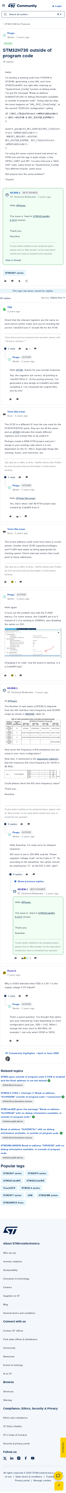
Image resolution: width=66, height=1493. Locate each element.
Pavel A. (11, 971)
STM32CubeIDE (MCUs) (13, 1121)
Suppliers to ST (11, 1296)
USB (30, 1195)
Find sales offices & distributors (20, 1339)
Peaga (10, 33)
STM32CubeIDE (35, 1180)
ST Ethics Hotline (12, 1426)
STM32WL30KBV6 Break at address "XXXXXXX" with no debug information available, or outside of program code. (32, 1149)
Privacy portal (22, 1480)
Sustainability (10, 1270)
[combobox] (33, 14)
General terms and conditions (19, 1313)
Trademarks (52, 1476)
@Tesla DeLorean (25, 498)
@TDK (19, 370)
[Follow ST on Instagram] (19, 1458)
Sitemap (7, 1400)
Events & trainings (13, 1365)
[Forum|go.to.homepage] (22, 6)
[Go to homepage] (10, 1234)
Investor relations (12, 1261)
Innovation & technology (16, 1278)
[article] (33, 328)
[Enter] (5, 14)
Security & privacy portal (16, 1443)
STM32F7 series (12, 1195)
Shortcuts (8, 1391)
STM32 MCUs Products (17, 24)
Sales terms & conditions (28, 1476)
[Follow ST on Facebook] (26, 1458)
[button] (3, 6)
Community (9, 1348)
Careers (7, 1287)
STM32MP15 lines (13, 1202)
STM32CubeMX (12, 1180)
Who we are (9, 1253)
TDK (9, 307)
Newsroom (9, 1356)
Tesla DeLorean (16, 411)
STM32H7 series (14, 273)
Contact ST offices (13, 1330)
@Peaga (20, 205)
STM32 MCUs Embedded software (17, 1101)
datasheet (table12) (47, 759)
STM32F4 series (37, 1173)
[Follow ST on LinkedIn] (12, 1458)
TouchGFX (9, 1188)
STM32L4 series (30, 1188)
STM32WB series (48, 1195)
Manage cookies (42, 1480)
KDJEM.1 (15, 192)
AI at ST (7, 1373)
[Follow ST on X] (5, 1459)
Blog (5, 1304)
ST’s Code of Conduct (15, 1435)
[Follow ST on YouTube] (33, 1458)
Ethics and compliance (15, 1417)
